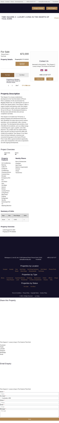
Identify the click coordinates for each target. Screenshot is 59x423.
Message (2, 409)
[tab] (7, 75)
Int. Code (2, 396)
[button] (22, 8)
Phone (2, 400)
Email (1, 404)
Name (2, 391)
